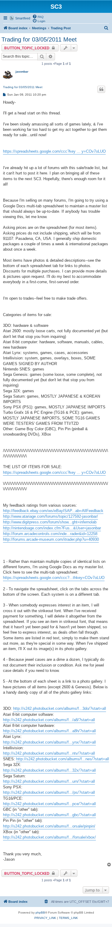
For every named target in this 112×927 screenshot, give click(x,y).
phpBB (40, 912)
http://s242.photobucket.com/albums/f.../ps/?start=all (49, 792)
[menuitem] (38, 16)
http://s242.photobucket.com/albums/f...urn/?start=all (49, 781)
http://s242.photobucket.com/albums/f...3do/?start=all (59, 708)
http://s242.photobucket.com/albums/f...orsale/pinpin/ (49, 826)
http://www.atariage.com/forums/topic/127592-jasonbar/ (50, 516)
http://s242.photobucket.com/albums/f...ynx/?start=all (49, 742)
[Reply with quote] (101, 89)
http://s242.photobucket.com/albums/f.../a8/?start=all (49, 720)
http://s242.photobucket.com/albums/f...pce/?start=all (49, 804)
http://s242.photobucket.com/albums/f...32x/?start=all (49, 770)
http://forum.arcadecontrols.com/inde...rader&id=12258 (50, 533)
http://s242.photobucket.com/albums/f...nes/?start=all (62, 759)
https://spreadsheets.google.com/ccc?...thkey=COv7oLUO (54, 577)
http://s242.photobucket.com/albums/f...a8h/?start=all (49, 731)
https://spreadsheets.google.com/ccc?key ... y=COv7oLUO (54, 151)
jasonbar (22, 71)
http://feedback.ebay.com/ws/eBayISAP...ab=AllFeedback (53, 510)
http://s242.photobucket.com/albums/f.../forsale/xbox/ (49, 837)
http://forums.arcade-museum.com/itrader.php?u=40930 (51, 539)
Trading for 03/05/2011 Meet (39, 39)
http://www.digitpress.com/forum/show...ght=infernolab (49, 522)
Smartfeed (22, 18)
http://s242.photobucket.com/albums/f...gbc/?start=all (49, 815)
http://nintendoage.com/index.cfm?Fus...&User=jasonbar (52, 528)
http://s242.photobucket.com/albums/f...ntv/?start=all (49, 753)
